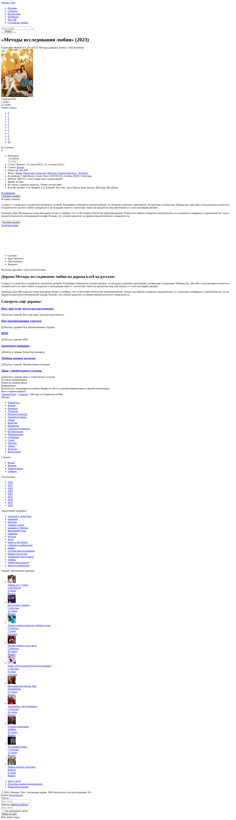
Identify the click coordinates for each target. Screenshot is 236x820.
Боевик (12, 405)
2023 (10, 491)
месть (11, 539)
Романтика (29, 173)
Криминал (13, 425)
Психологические (17, 414)
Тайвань (12, 471)
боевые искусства (17, 553)
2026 (10, 482)
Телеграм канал (9, 225)
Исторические (15, 431)
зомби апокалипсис (18, 562)
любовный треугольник (21, 556)
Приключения (15, 434)
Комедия (41, 173)
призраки (13, 519)
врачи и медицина (18, 542)
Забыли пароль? (19, 804)
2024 (10, 488)
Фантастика (14, 451)
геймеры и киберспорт (20, 545)
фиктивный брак (17, 530)
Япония (12, 465)
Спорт (11, 440)
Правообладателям (18, 786)
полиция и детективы (19, 516)
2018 (10, 505)
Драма (18, 173)
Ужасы (11, 446)
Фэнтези (12, 448)
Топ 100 (12, 19)
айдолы (12, 536)
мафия (11, 548)
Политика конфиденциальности (25, 784)
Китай (20, 167)
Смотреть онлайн (11, 222)
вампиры (13, 533)
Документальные (17, 417)
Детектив (83, 173)
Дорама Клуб (8, 394)
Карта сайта (14, 781)
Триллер (12, 443)
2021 (10, 496)
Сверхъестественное (19, 428)
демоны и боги (16, 525)
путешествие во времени (21, 551)
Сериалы (12, 11)
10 (9, 142)
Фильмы (12, 8)
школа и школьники (19, 565)
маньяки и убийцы (18, 527)
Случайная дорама (18, 22)
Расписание (14, 14)
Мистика (52, 173)
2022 (10, 493)
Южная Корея (15, 468)
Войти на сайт (9, 814)
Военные (13, 408)
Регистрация (16, 795)
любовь (12, 559)
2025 (10, 485)
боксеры (12, 522)
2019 (10, 502)
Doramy (8, 2)
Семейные (13, 437)
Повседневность (67, 173)
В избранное (8, 193)
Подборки (13, 16)
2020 (10, 499)
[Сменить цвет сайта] (2, 32)
